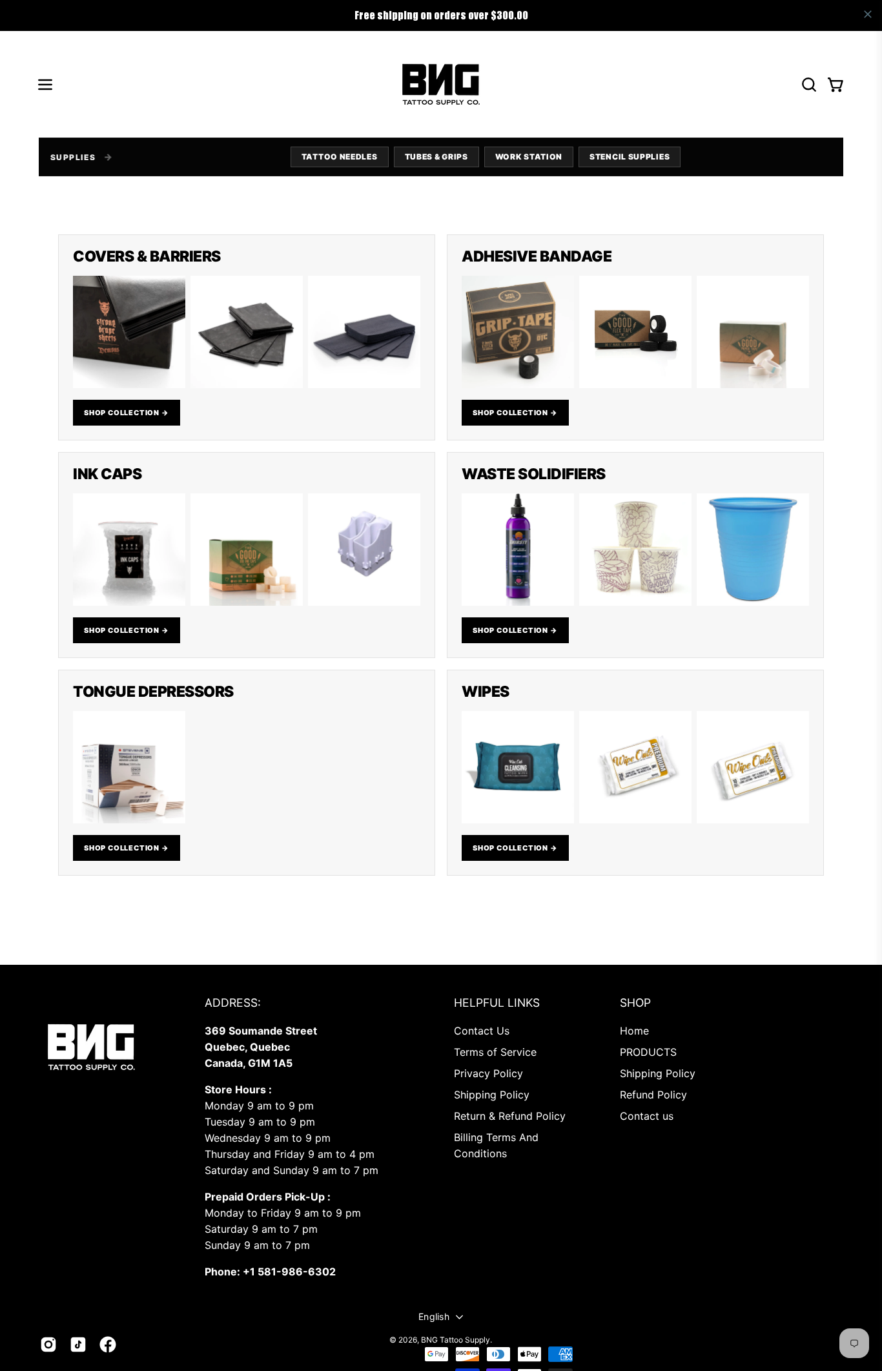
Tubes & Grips (436, 156)
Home (634, 1030)
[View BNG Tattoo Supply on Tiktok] (78, 1344)
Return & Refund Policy (510, 1115)
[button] (809, 84)
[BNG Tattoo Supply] (441, 84)
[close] (867, 14)
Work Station (528, 156)
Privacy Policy (488, 1073)
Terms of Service (495, 1052)
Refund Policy (653, 1094)
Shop (635, 1002)
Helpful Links (497, 1002)
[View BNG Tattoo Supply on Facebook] (108, 1344)
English (433, 1316)
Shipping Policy (491, 1094)
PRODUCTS (648, 1052)
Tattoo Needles (340, 156)
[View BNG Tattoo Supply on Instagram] (48, 1344)
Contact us (646, 1115)
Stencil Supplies (630, 156)
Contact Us (481, 1030)
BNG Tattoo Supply (455, 1340)
